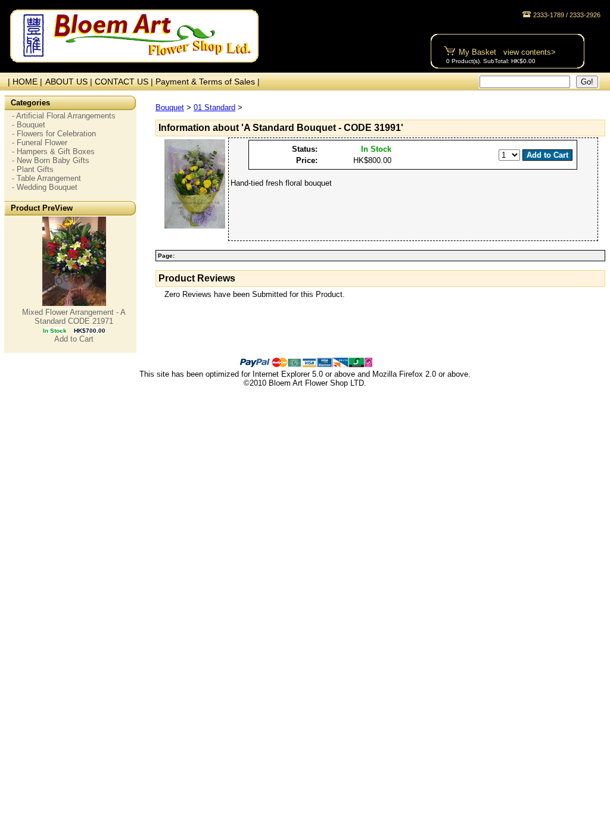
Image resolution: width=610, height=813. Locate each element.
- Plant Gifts (33, 169)
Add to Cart (74, 338)
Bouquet (169, 107)
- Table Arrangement (46, 178)
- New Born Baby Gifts (50, 160)
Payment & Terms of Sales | (207, 81)
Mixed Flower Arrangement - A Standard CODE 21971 (74, 317)
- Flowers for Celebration (54, 133)
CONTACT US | (125, 81)
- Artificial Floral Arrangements (64, 115)
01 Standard (214, 107)
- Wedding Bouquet (44, 187)
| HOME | (22, 81)
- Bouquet (28, 124)
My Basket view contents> (507, 52)
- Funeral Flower (39, 142)
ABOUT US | (70, 81)
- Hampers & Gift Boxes (53, 151)
